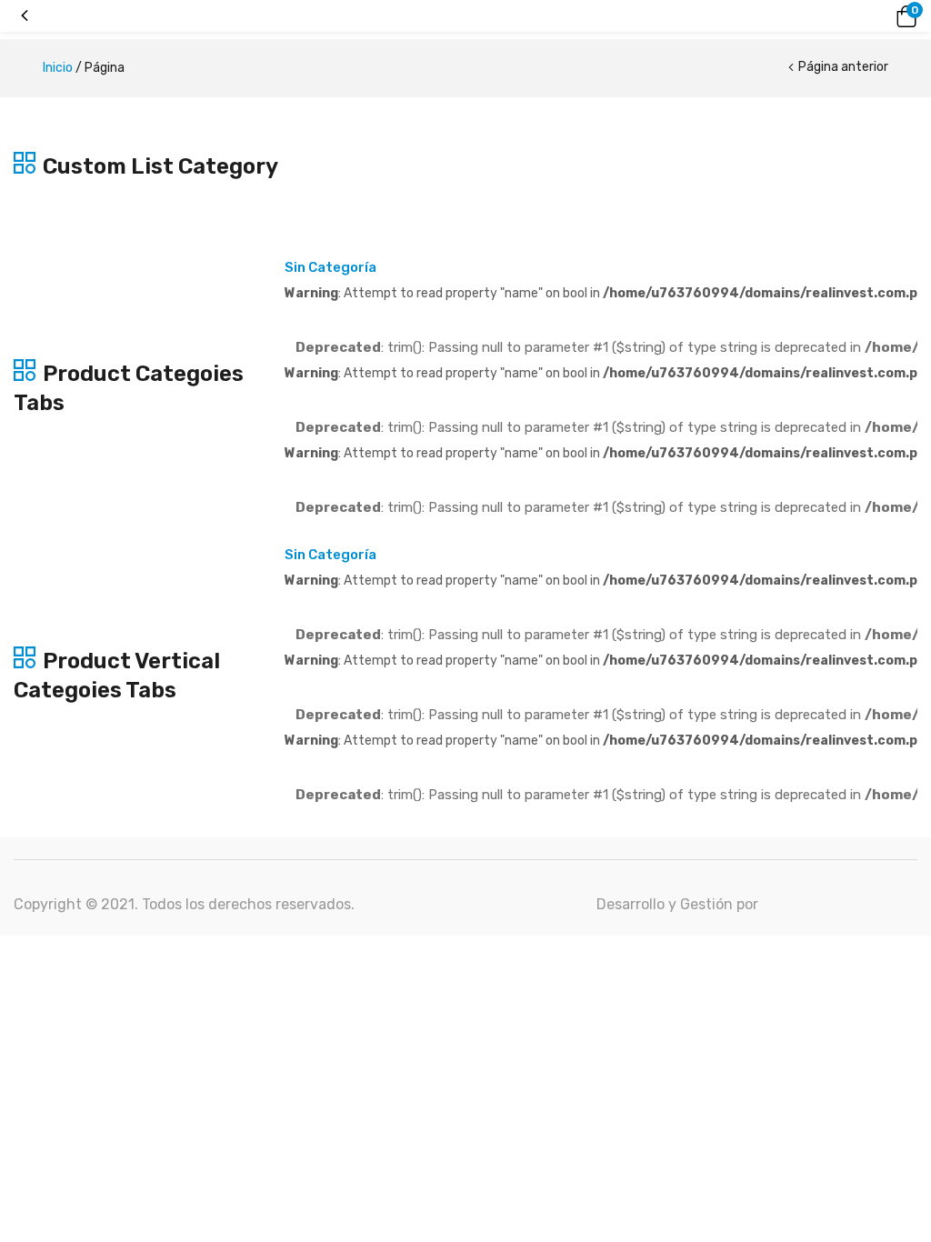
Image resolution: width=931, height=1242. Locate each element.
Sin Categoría (330, 267)
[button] (903, 16)
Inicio (58, 67)
